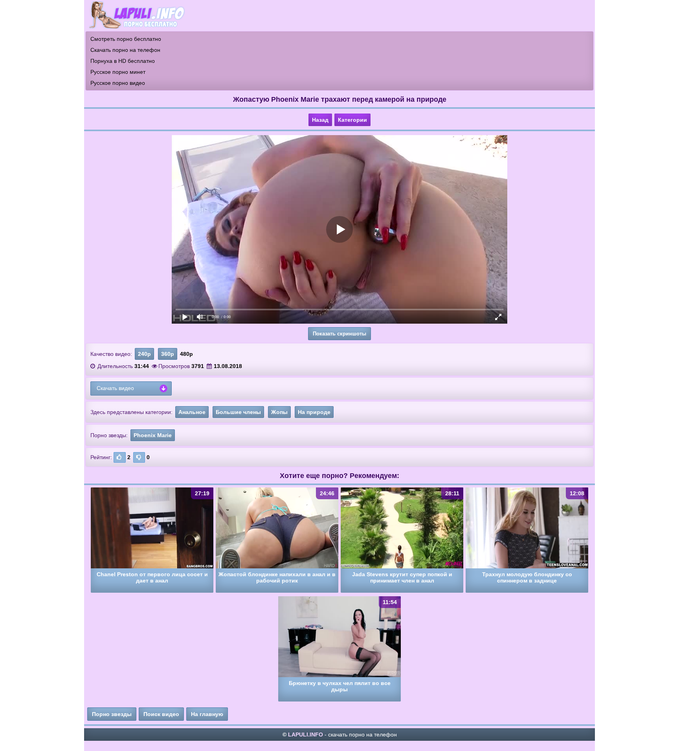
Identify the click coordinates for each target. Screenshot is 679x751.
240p (144, 354)
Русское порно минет (117, 72)
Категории (352, 120)
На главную (207, 714)
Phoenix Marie (153, 435)
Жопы (279, 412)
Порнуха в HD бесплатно (122, 61)
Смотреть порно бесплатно (125, 39)
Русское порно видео (117, 83)
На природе (314, 412)
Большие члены (238, 412)
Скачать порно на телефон (125, 50)
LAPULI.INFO (305, 734)
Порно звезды (112, 714)
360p (167, 354)
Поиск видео (161, 714)
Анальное (192, 412)
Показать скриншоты (339, 334)
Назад (320, 120)
